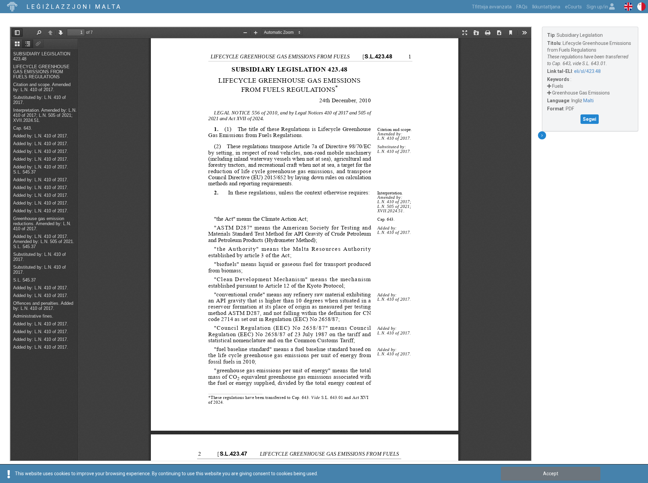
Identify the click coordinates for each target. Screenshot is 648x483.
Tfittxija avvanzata (492, 6)
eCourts (573, 6)
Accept (550, 473)
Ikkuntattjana (546, 6)
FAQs (522, 6)
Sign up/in (598, 6)
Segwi (589, 119)
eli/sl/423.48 (587, 71)
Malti (588, 100)
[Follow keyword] (549, 86)
